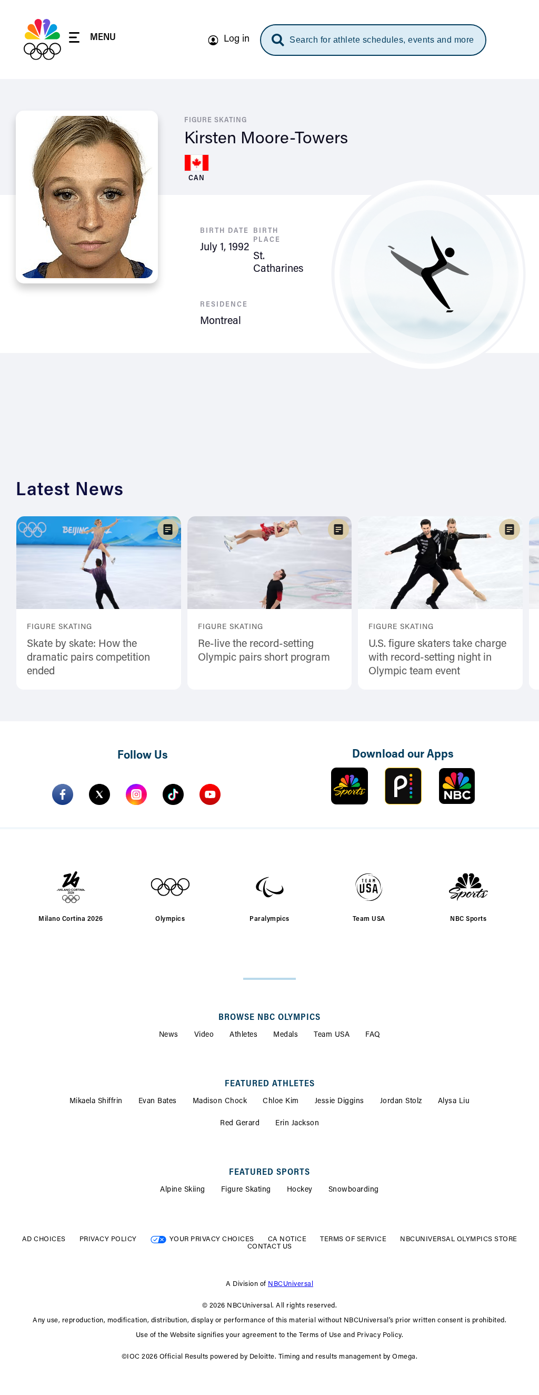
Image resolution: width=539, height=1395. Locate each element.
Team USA (332, 1035)
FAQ (373, 1035)
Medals (285, 1035)
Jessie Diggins (339, 1101)
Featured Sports (269, 1172)
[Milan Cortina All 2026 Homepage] (42, 39)
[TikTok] (173, 794)
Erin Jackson (297, 1123)
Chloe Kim (281, 1101)
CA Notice (287, 1239)
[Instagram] (136, 794)
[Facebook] (62, 794)
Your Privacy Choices (211, 1239)
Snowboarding (353, 1190)
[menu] (92, 39)
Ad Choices (44, 1239)
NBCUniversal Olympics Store (458, 1239)
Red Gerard (239, 1123)
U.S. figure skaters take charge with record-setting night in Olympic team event (437, 658)
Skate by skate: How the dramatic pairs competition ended (88, 658)
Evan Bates (157, 1101)
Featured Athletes (270, 1084)
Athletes (243, 1035)
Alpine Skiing (182, 1190)
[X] (99, 794)
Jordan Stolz (401, 1101)
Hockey (300, 1190)
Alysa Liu (454, 1101)
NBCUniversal (290, 1284)
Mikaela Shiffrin (96, 1101)
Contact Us (269, 1246)
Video (204, 1035)
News (168, 1035)
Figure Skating (246, 1190)
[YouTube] (210, 794)
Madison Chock (220, 1101)
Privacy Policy (108, 1239)
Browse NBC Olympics (269, 1017)
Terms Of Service (353, 1239)
